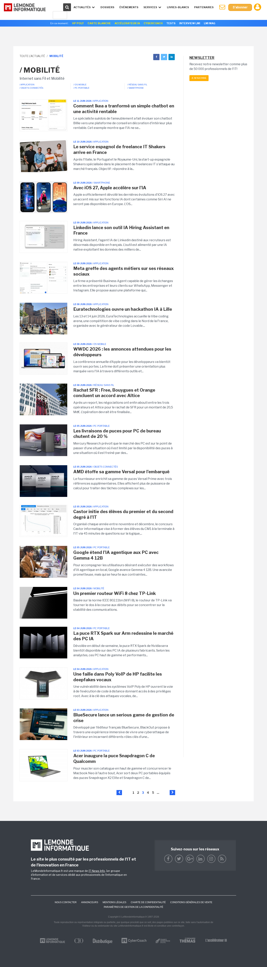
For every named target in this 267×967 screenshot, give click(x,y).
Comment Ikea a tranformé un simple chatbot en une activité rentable (123, 108)
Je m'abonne (199, 78)
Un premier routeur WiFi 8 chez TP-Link (114, 593)
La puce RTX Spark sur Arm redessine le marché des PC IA (123, 636)
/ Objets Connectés (31, 88)
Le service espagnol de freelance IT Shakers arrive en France (119, 149)
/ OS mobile (79, 84)
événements (128, 7)
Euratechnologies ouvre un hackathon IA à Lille (122, 309)
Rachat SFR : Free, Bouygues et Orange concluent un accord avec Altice (114, 393)
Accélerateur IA (127, 23)
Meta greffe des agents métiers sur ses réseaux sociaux (123, 271)
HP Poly (78, 23)
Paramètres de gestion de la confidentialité (133, 907)
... (158, 793)
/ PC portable (81, 88)
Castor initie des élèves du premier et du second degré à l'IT (123, 514)
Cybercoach (153, 23)
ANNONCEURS (89, 902)
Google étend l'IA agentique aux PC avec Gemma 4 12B (116, 555)
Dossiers (107, 7)
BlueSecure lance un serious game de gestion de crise (123, 717)
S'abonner (240, 7)
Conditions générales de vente (191, 902)
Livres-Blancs (178, 7)
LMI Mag (209, 23)
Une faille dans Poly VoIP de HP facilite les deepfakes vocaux (117, 676)
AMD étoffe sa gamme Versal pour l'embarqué (121, 471)
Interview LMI (189, 23)
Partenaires (204, 7)
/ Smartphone (135, 88)
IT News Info (97, 870)
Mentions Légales (114, 902)
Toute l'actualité (32, 56)
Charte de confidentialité (148, 902)
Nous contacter (66, 902)
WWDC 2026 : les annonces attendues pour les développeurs (122, 351)
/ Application (27, 84)
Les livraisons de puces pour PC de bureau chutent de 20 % (117, 433)
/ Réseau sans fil (137, 84)
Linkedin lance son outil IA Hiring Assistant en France (121, 230)
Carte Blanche (99, 23)
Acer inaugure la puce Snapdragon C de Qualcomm (114, 758)
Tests (171, 23)
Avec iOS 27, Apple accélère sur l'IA (109, 187)
